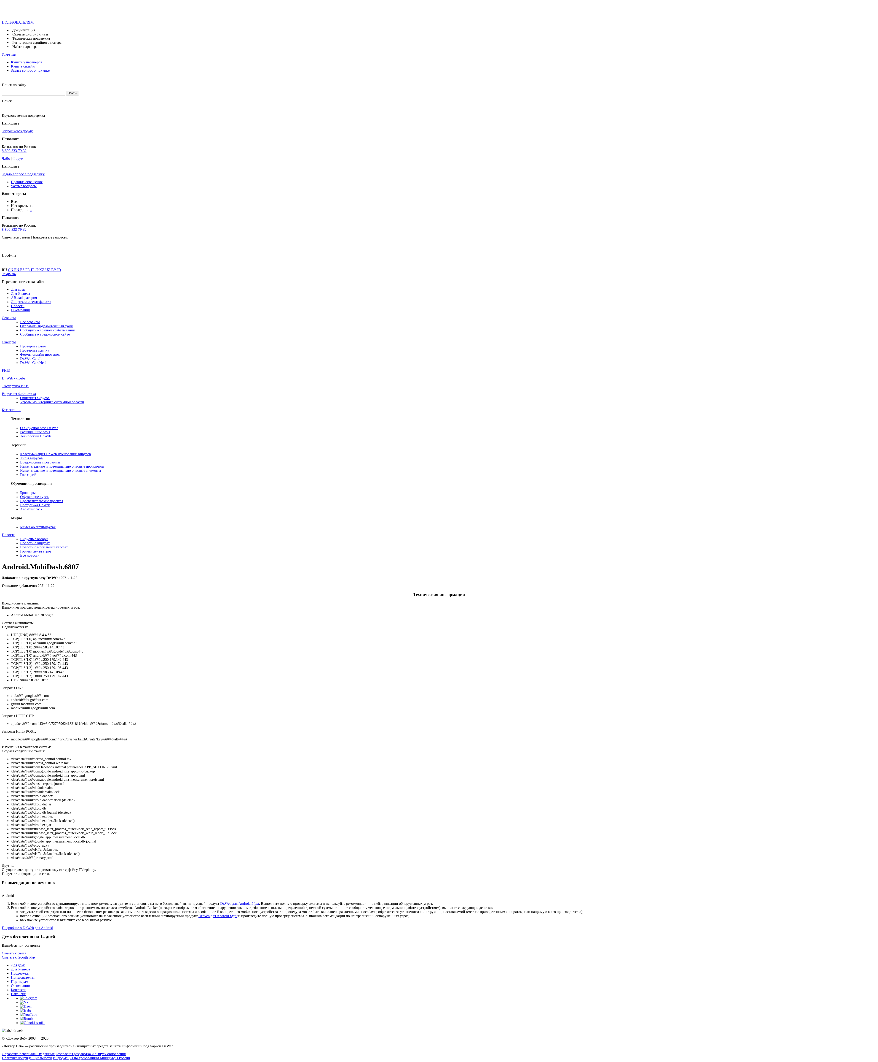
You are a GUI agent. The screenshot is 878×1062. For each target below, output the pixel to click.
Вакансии (18, 994)
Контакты (18, 990)
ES (22, 270)
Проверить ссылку (34, 350)
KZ (42, 270)
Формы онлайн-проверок (40, 354)
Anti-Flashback (31, 509)
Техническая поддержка (31, 38)
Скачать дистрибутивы (30, 34)
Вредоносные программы (40, 462)
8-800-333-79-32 (14, 151)
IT (33, 270)
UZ (48, 270)
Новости (17, 306)
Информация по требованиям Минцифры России (91, 1058)
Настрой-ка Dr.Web (35, 505)
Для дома (18, 289)
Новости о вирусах (35, 543)
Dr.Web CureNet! (33, 363)
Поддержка (20, 973)
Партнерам (19, 981)
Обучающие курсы (34, 497)
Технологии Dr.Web (35, 436)
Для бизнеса (20, 293)
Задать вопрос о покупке (30, 70)
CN (11, 270)
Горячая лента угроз (35, 551)
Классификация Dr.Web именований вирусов (55, 454)
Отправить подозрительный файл (46, 326)
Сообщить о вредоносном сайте (45, 334)
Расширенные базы (35, 432)
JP (37, 270)
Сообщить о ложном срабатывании (47, 330)
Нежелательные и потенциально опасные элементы (60, 470)
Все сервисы (30, 322)
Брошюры (28, 493)
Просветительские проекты (41, 501)
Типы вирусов (31, 458)
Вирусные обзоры (34, 539)
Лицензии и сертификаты (31, 302)
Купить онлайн (23, 66)
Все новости (30, 555)
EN (17, 270)
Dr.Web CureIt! (31, 358)
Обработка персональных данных (28, 1054)
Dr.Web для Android (239, 903)
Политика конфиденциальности (27, 1058)
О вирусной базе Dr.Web (39, 428)
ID (59, 270)
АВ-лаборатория (24, 298)
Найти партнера (24, 47)
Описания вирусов (35, 398)
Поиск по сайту (14, 85)
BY (54, 270)
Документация (23, 30)
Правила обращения (27, 182)
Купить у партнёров (26, 62)
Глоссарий (28, 475)
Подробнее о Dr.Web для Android (27, 928)
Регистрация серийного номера (37, 42)
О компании (20, 310)
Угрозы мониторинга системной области (52, 402)
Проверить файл (33, 346)
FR (28, 270)
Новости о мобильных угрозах (44, 547)
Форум (18, 158)
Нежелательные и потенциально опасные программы (62, 466)
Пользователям (23, 977)
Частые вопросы (24, 186)
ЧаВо (6, 158)
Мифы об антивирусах (38, 527)
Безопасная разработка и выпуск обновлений (91, 1054)
